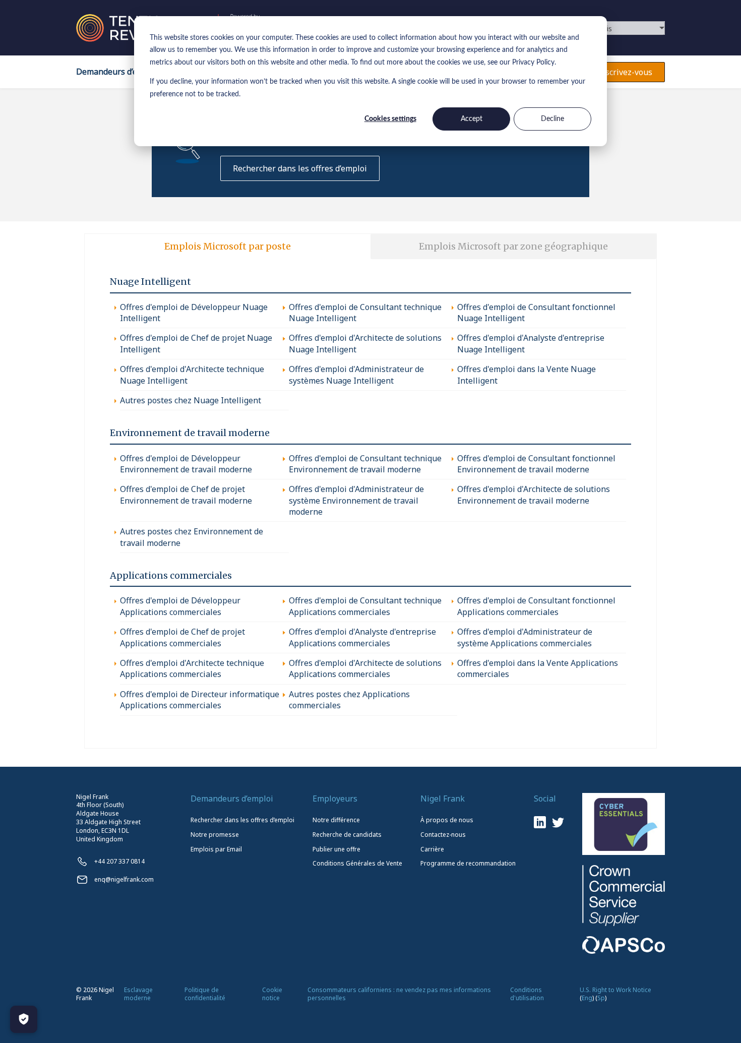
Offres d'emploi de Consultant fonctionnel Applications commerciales (536, 606)
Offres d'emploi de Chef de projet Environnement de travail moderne (186, 494)
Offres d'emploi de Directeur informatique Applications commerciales (199, 700)
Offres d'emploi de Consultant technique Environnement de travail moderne (365, 464)
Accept (471, 118)
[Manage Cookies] (23, 1019)
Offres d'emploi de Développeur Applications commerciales (180, 606)
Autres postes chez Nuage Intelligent (190, 400)
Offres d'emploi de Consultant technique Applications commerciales (365, 606)
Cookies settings (390, 118)
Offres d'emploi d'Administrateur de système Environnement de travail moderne (356, 500)
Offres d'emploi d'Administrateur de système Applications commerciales (524, 637)
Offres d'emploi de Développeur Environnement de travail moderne (186, 464)
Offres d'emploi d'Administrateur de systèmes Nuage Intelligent (356, 374)
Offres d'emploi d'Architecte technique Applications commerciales (192, 668)
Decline (552, 118)
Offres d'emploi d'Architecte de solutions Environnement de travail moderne (533, 494)
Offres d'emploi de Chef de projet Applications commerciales (182, 637)
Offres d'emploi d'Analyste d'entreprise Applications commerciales (362, 637)
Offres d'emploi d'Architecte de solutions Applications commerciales (365, 668)
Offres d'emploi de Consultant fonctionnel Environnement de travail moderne (536, 464)
